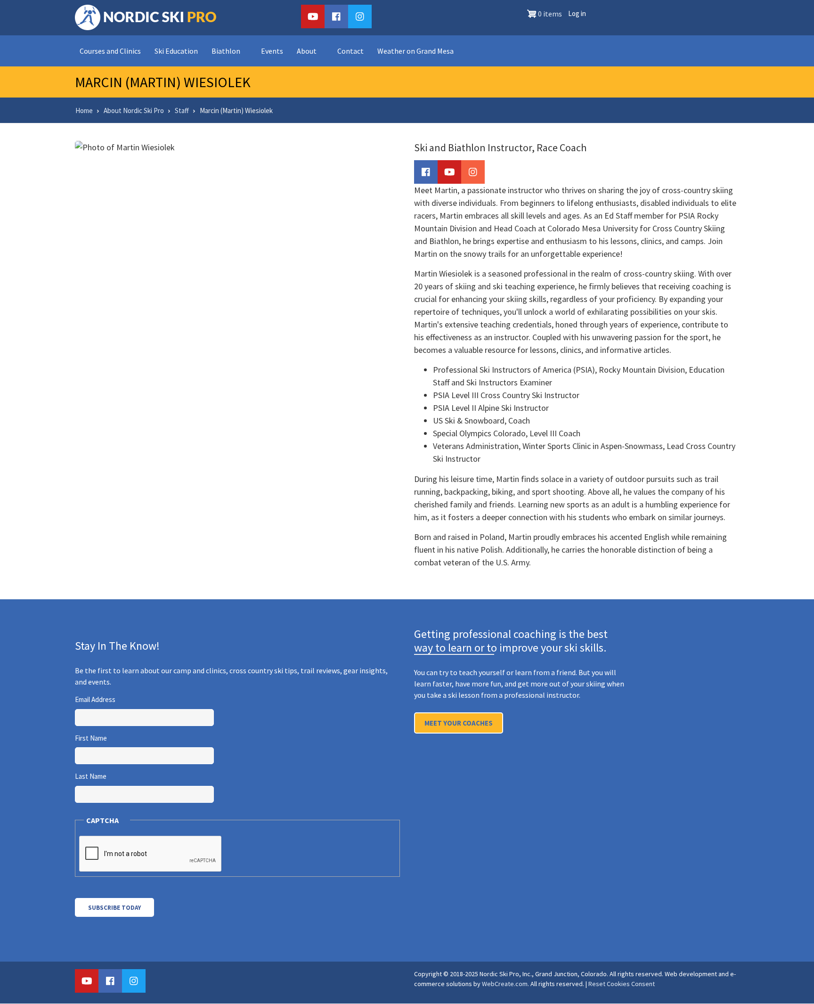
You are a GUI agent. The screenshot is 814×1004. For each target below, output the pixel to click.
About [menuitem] (307, 51)
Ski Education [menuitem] (176, 51)
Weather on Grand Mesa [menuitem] (415, 51)
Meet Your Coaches (458, 722)
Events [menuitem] (272, 51)
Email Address (95, 699)
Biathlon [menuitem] (226, 51)
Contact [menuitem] (350, 51)
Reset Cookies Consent (621, 984)
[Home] (145, 16)
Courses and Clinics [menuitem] (110, 51)
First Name (91, 738)
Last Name (90, 776)
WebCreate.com (505, 984)
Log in (577, 13)
